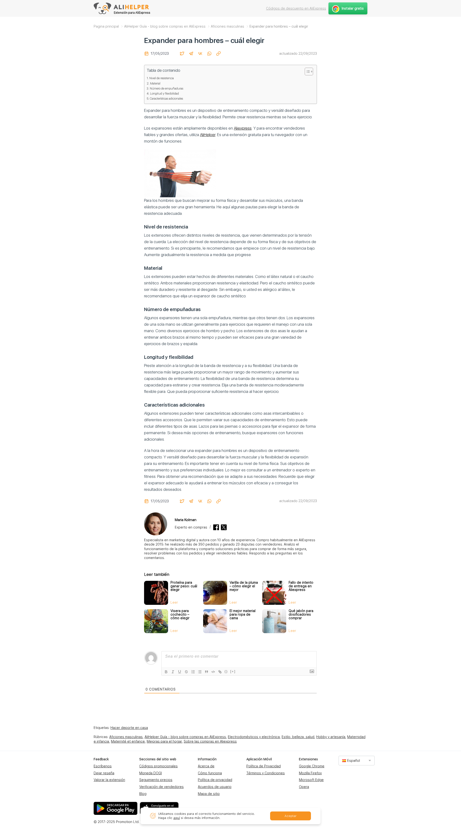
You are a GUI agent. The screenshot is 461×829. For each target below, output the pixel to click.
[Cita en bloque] (206, 672)
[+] (233, 671)
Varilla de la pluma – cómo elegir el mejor (244, 586)
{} (226, 671)
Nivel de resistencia (161, 78)
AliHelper (207, 134)
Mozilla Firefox (310, 773)
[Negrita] (166, 672)
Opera (304, 787)
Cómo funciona (210, 773)
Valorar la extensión (109, 780)
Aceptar (291, 816)
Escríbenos (103, 766)
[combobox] (357, 760)
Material (155, 83)
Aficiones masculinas (126, 737)
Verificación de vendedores (161, 787)
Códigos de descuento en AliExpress (296, 8)
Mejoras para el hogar (164, 741)
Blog (142, 794)
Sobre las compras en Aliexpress (210, 741)
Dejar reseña (104, 773)
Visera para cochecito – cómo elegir (179, 614)
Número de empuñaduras (166, 88)
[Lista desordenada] (199, 672)
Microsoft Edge (311, 780)
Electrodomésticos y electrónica (254, 737)
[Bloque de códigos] (213, 672)
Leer (174, 602)
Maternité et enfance (128, 741)
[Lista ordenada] (193, 672)
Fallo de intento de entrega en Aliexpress (301, 586)
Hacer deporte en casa (129, 728)
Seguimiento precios (155, 780)
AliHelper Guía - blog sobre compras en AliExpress (185, 737)
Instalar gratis (353, 8)
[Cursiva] (173, 672)
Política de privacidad (215, 780)
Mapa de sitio (209, 794)
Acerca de (206, 766)
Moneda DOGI (150, 773)
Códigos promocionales (158, 766)
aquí (176, 818)
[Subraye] (179, 672)
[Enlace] (220, 672)
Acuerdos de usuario (214, 787)
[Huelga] (186, 672)
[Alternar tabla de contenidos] (306, 71)
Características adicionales (166, 98)
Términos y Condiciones (265, 773)
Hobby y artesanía (330, 737)
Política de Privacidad (263, 766)
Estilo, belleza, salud (298, 737)
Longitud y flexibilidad (164, 93)
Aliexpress (243, 128)
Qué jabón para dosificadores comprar (301, 614)
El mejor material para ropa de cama (242, 614)
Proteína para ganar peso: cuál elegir (183, 586)
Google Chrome (311, 766)
